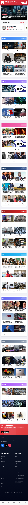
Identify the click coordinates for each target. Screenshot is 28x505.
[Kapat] (26, 1)
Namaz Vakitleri (18, 461)
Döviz (16, 456)
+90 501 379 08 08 (20, 475)
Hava (16, 458)
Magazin (3, 463)
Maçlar (16, 463)
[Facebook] (2, 445)
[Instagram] (9, 445)
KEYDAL (21, 481)
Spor (2, 458)
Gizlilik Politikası (6, 495)
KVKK (2, 483)
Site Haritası (22, 495)
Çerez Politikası (4, 486)
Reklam (2, 481)
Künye (2, 478)
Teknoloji (3, 461)
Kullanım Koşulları (14, 495)
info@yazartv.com (20, 478)
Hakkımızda (3, 475)
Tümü (23, 38)
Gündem (3, 456)
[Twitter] (6, 445)
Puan (16, 466)
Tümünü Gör (23, 22)
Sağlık (2, 466)
